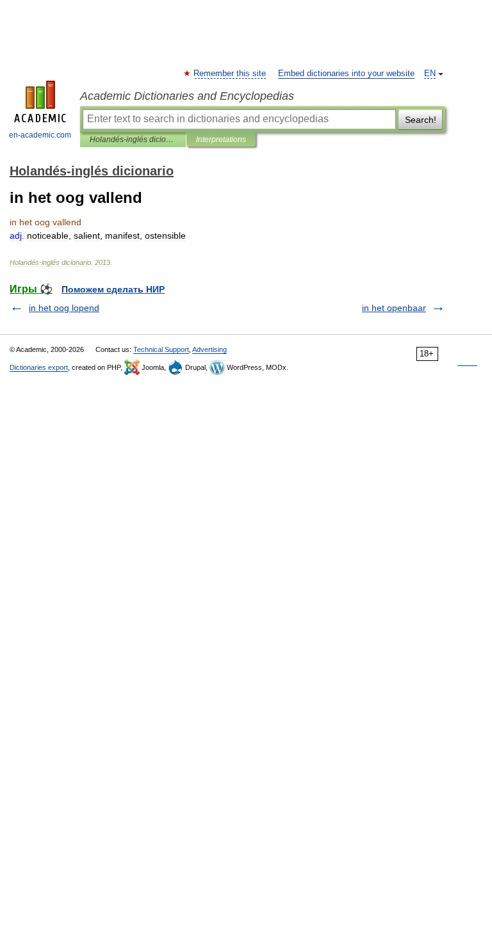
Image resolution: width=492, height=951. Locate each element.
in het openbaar (394, 308)
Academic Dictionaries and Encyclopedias (187, 96)
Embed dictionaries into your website (346, 73)
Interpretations (221, 139)
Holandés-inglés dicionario (133, 139)
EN (430, 73)
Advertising (209, 349)
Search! (420, 120)
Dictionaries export (39, 367)
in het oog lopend (64, 308)
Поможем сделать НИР (113, 289)
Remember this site (230, 73)
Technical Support (161, 349)
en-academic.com (40, 135)
